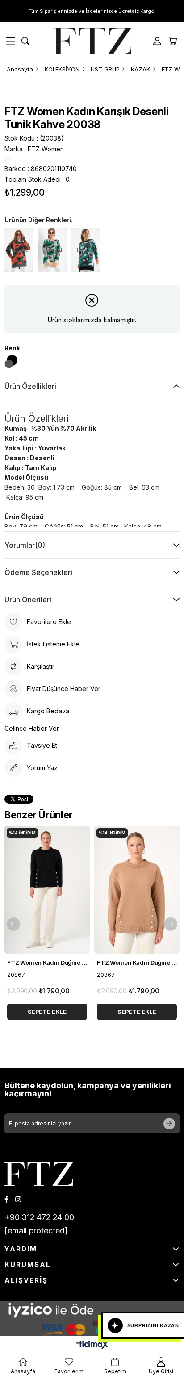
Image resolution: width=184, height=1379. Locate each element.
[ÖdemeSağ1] (92, 1327)
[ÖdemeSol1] (92, 1310)
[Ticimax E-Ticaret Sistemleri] (92, 1345)
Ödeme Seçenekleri (38, 572)
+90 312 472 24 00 (39, 1217)
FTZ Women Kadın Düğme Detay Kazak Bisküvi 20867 (137, 962)
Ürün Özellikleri (30, 386)
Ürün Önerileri (27, 599)
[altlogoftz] (38, 1174)
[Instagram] (18, 1199)
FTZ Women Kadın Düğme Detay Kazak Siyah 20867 (47, 962)
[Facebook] (6, 1199)
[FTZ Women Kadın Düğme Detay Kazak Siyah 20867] (47, 890)
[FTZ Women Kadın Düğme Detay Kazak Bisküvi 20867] (137, 890)
